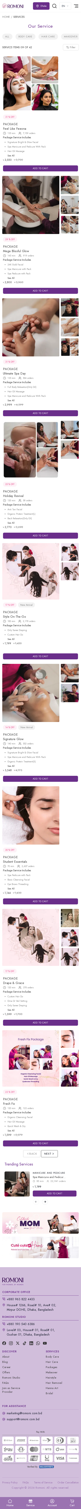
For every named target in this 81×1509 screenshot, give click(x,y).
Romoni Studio (11, 1377)
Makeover (71, 36)
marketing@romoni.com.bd (24, 1413)
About (5, 1357)
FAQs (5, 1383)
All (7, 36)
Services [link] (19, 17)
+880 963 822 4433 (21, 1299)
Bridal (49, 1393)
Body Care (25, 36)
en (63, 6)
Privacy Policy (10, 1482)
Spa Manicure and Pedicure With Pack (55, 1177)
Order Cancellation (68, 1482)
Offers (6, 1372)
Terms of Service (43, 1482)
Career (6, 1367)
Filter (73, 47)
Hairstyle (51, 1377)
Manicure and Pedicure (49, 1173)
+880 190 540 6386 (21, 1324)
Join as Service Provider (11, 1390)
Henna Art (52, 1388)
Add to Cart (40, 168)
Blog (5, 1362)
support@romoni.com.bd (23, 1419)
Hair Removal (54, 1383)
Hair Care (48, 36)
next (48, 1154)
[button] (72, 1503)
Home (6, 17)
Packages (51, 1367)
